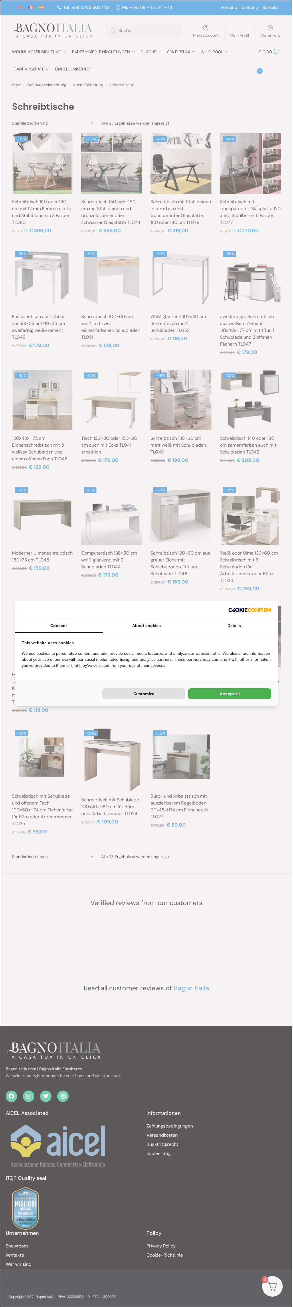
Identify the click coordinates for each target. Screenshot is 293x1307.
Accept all (230, 693)
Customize (143, 693)
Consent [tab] (58, 625)
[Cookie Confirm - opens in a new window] (249, 610)
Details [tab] (234, 625)
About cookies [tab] (146, 625)
